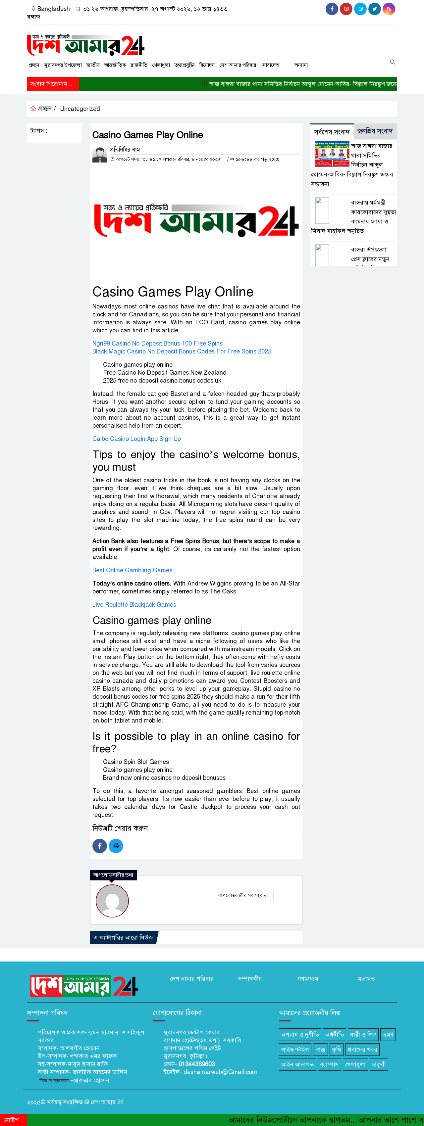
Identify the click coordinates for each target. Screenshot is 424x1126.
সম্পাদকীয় (250, 978)
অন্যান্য (301, 65)
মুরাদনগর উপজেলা (63, 65)
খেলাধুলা (161, 65)
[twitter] (374, 9)
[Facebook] (99, 846)
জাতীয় (93, 65)
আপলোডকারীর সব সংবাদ (242, 895)
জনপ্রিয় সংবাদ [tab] (375, 131)
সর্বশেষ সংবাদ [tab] (332, 132)
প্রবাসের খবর (362, 1049)
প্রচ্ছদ (34, 65)
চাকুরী (379, 1064)
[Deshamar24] (86, 42)
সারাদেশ (270, 65)
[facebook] (332, 9)
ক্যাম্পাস (329, 1064)
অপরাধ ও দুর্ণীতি (300, 1034)
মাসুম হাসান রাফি (88, 1064)
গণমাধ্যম (307, 978)
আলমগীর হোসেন (80, 1048)
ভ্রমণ (388, 1034)
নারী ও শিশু (363, 1034)
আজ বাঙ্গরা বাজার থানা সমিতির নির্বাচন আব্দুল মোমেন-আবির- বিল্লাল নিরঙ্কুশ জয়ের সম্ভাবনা (294, 84)
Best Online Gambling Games (132, 570)
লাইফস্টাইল (295, 1049)
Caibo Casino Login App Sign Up (136, 439)
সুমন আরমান (103, 1032)
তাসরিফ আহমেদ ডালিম (100, 1072)
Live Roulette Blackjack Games (134, 604)
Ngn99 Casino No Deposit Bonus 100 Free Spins (157, 343)
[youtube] (346, 9)
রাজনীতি (139, 65)
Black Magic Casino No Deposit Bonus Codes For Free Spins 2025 (181, 351)
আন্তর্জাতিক (115, 65)
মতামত (366, 978)
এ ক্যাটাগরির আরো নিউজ (123, 937)
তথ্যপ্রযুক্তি (185, 65)
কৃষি (336, 1049)
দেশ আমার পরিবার (237, 65)
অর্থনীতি (334, 1034)
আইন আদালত (297, 1064)
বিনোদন (207, 65)
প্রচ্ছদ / (46, 109)
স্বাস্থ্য (320, 1049)
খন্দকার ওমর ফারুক (93, 1056)
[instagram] (360, 9)
